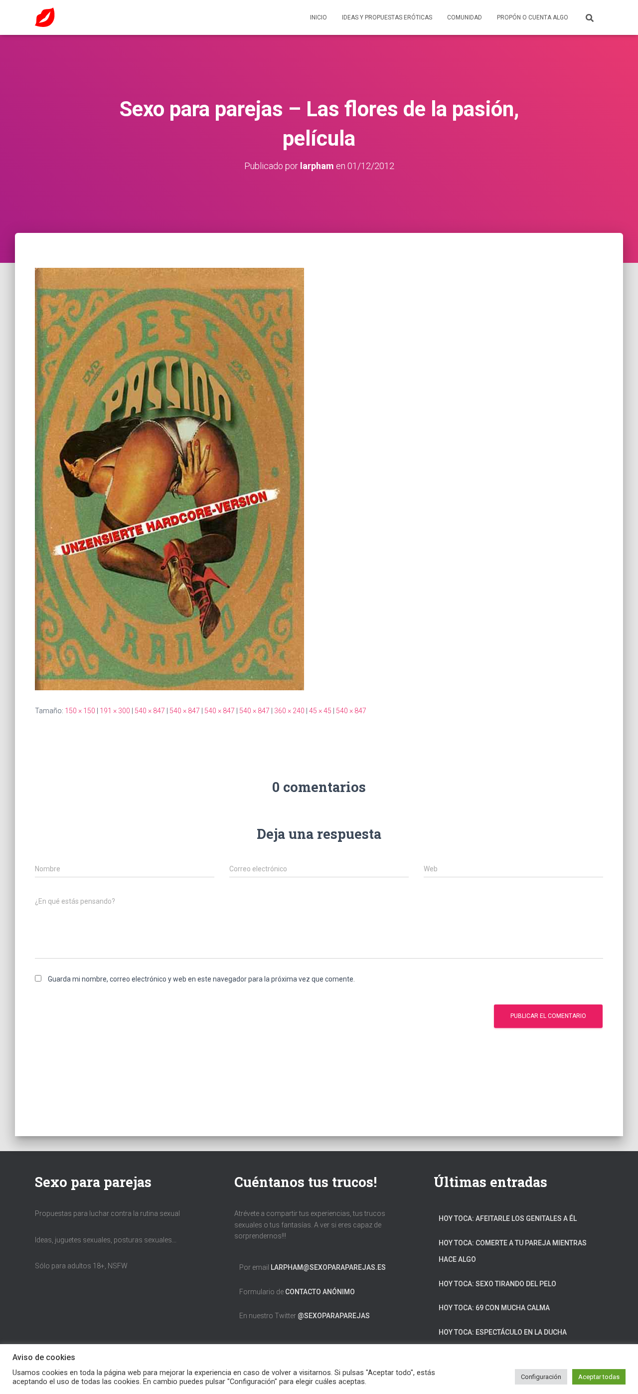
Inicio (318, 17)
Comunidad (464, 17)
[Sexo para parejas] (44, 17)
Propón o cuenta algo (532, 17)
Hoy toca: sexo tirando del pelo (497, 1284)
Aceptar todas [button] (599, 1377)
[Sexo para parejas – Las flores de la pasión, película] (169, 478)
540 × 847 (150, 711)
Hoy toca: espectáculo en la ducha (503, 1332)
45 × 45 (320, 711)
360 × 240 (289, 711)
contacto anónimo (320, 1292)
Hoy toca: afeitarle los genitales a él (508, 1218)
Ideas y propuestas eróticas (387, 17)
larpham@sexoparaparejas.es (328, 1267)
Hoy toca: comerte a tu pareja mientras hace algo (513, 1251)
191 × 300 (115, 711)
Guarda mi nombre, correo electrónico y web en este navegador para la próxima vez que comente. (201, 979)
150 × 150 (80, 711)
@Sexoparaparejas (334, 1316)
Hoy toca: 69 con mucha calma (494, 1308)
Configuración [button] (541, 1377)
